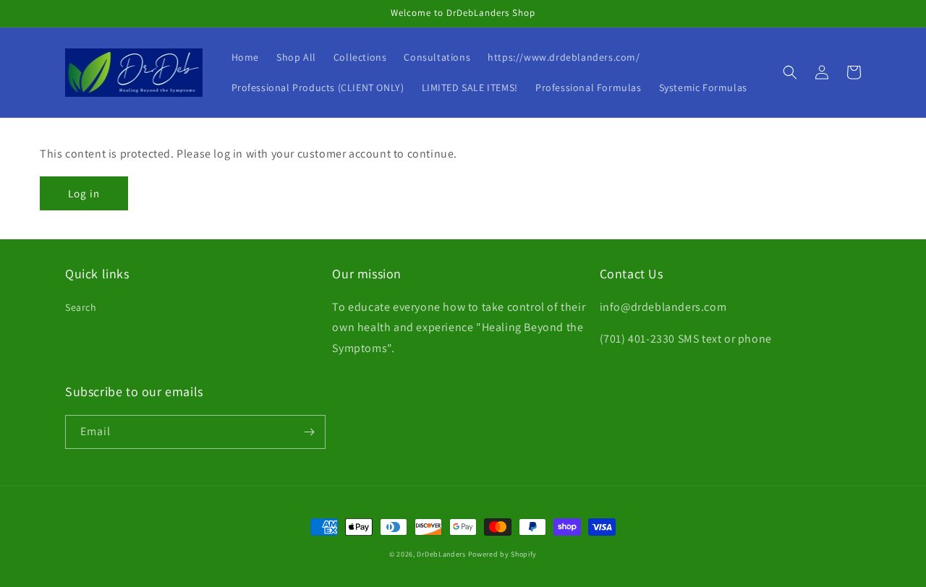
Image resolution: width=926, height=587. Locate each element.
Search (81, 307)
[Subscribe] (309, 432)
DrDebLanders (441, 554)
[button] (790, 72)
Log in (84, 193)
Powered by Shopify (503, 554)
